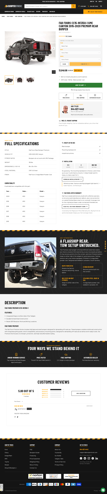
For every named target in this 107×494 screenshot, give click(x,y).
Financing (33, 455)
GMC (6, 459)
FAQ (31, 449)
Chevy (6, 452)
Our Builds (52, 11)
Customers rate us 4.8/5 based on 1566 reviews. (71, 477)
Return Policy (34, 465)
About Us (92, 1)
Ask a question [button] (81, 393)
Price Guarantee (35, 459)
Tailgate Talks (30, 11)
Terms (100, 490)
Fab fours (10, 16)
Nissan (7, 465)
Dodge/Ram (8, 455)
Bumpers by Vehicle (20, 11)
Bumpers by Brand (9, 11)
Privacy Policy (59, 465)
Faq (96, 1)
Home (3, 16)
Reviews (38, 11)
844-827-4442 (77, 108)
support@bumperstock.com (88, 452)
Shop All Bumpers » (11, 468)
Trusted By (45, 11)
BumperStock (13, 490)
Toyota (7, 462)
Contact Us (33, 468)
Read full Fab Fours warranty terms (75, 206)
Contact (100, 1)
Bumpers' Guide (34, 452)
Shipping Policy (34, 462)
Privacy (96, 490)
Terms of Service (60, 462)
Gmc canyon (18, 16)
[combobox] (47, 6)
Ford (6, 449)
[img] (18, 406)
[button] (1, 488)
